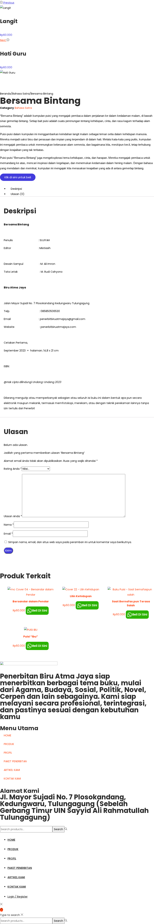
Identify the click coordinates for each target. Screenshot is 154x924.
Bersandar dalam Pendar (31, 601)
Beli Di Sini (39, 610)
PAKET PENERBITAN (15, 761)
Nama (9, 525)
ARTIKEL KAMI (12, 770)
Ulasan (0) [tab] (17, 194)
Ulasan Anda (13, 516)
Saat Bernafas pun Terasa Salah (131, 603)
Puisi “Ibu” (30, 636)
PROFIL (8, 753)
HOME (7, 735)
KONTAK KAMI (12, 778)
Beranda (5, 94)
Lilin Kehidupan (81, 596)
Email (8, 534)
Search (58, 829)
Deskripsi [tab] (16, 189)
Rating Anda (13, 469)
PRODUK (9, 744)
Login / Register (18, 896)
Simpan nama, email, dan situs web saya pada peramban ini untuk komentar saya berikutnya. (70, 542)
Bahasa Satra (20, 94)
